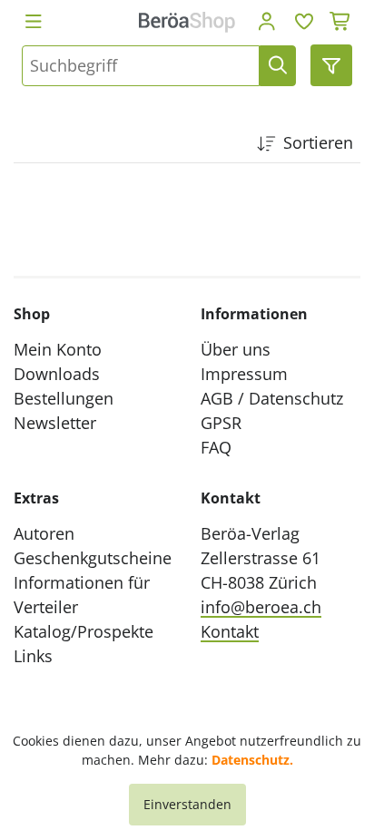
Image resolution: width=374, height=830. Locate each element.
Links (33, 656)
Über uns (236, 349)
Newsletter (55, 423)
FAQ (216, 447)
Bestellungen (63, 398)
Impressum (244, 374)
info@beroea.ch (261, 607)
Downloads (57, 374)
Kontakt (230, 631)
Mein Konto (58, 349)
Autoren (44, 533)
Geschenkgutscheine (93, 558)
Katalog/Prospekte (83, 631)
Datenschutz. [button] (252, 759)
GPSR (221, 423)
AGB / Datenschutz (272, 398)
